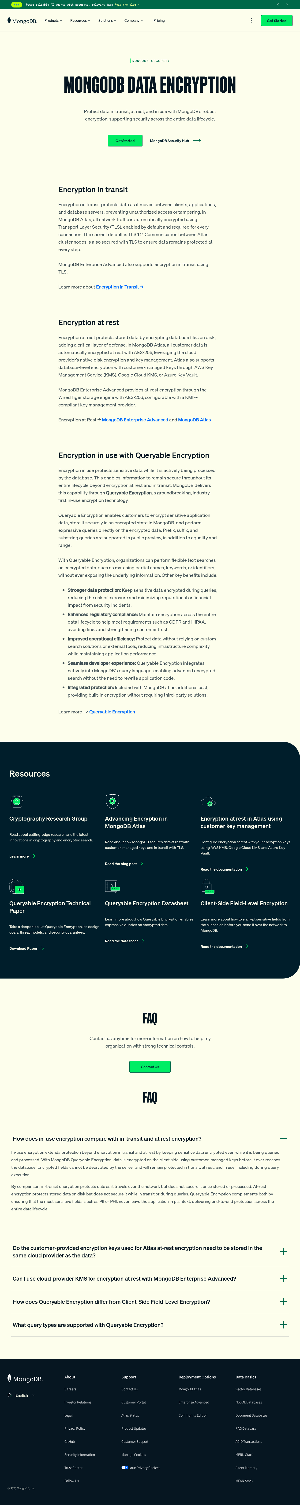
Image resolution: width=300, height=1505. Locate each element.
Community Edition (193, 1415)
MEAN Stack (244, 1480)
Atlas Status (130, 1415)
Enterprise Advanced (194, 1402)
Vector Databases (248, 1389)
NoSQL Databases (249, 1402)
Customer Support (134, 1441)
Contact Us (150, 1067)
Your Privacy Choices (145, 1467)
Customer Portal (133, 1402)
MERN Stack (244, 1454)
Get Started (277, 21)
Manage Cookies (133, 1454)
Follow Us (71, 1480)
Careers (70, 1389)
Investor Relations (77, 1402)
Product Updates (133, 1428)
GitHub (69, 1441)
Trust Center (73, 1467)
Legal (68, 1415)
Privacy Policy (74, 1428)
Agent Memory (246, 1467)
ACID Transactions (249, 1441)
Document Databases (251, 1415)
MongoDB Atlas (190, 1389)
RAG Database (246, 1428)
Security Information (79, 1454)
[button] (54, 833)
